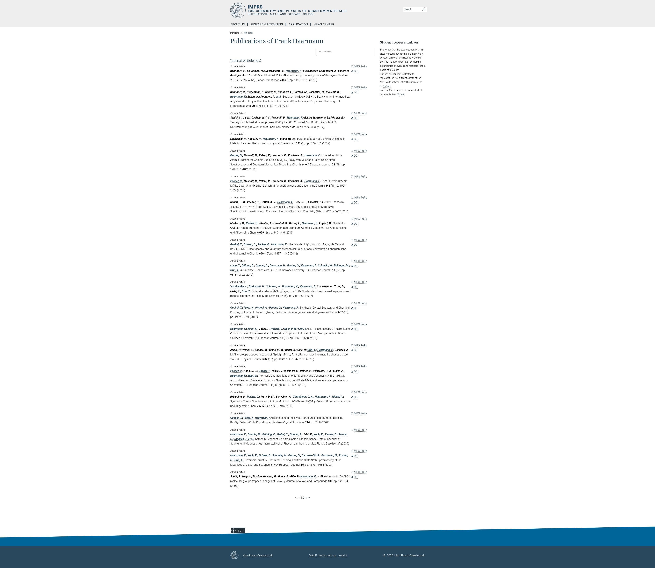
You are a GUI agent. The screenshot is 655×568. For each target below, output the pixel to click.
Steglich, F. (241, 439)
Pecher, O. (236, 155)
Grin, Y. (234, 270)
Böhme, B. (248, 265)
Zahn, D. (252, 375)
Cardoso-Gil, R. (311, 455)
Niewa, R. (337, 396)
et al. (279, 96)
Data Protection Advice (322, 555)
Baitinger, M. (341, 265)
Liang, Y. (235, 265)
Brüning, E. (269, 434)
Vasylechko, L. (239, 286)
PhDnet (387, 86)
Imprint (343, 555)
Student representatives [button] (399, 42)
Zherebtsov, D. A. (303, 396)
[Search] (423, 9)
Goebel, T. (236, 244)
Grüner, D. (265, 455)
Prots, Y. (249, 307)
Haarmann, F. (294, 70)
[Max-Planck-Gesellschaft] (236, 555)
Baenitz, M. (254, 434)
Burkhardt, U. (257, 286)
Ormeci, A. (250, 244)
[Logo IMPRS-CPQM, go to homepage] (294, 10)
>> (308, 497)
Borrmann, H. (278, 265)
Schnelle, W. (325, 265)
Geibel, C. (282, 434)
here (402, 94)
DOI (356, 71)
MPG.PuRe (360, 66)
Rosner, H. (290, 328)
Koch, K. (253, 328)
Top (240, 530)
